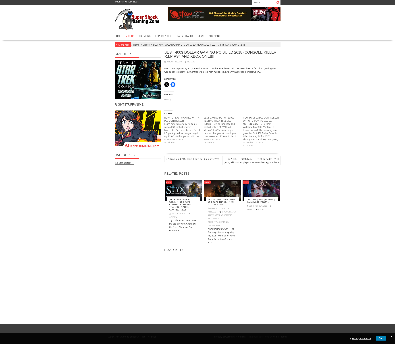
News (201, 36)
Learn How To (184, 36)
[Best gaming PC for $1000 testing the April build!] (223, 130)
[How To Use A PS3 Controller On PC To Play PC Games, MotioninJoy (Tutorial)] (262, 131)
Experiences (163, 36)
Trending (145, 36)
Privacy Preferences (361, 338)
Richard (191, 61)
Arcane (262, 209)
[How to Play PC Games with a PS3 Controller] (184, 130)
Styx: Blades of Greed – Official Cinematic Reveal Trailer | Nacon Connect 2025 (180, 204)
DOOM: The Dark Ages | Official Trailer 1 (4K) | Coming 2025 (222, 202)
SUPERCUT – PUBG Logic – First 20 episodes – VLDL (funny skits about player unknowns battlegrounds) (251, 160)
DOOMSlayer (214, 225)
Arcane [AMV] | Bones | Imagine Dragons (261, 200)
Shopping (215, 36)
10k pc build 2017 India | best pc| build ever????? (193, 158)
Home (118, 36)
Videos (130, 36)
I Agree (381, 338)
